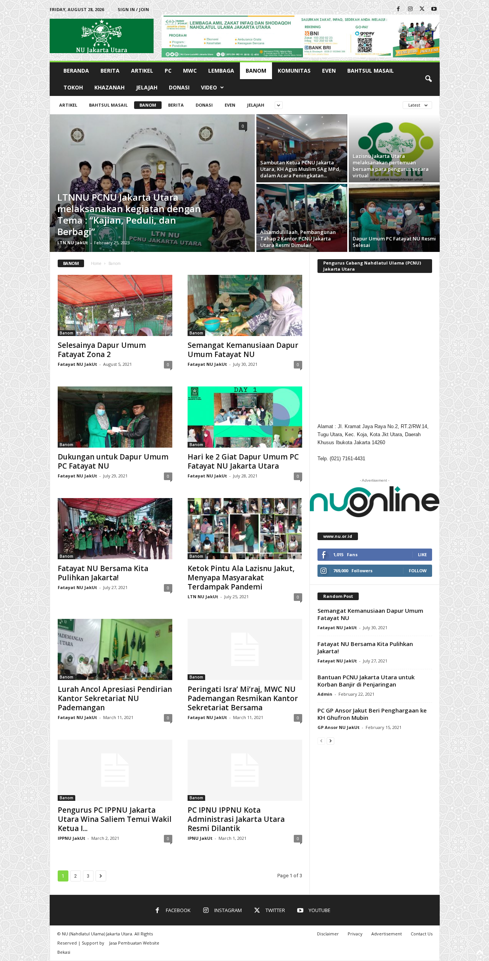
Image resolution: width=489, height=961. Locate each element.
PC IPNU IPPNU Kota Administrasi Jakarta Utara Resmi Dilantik (236, 819)
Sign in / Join (133, 9)
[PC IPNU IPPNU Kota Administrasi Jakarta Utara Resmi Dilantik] (245, 770)
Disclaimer (328, 934)
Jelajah (146, 87)
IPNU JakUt (200, 838)
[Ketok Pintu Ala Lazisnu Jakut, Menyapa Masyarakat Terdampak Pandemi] (245, 528)
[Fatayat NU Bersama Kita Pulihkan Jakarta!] (115, 528)
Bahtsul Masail (370, 70)
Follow (418, 570)
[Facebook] (398, 9)
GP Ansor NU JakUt (338, 727)
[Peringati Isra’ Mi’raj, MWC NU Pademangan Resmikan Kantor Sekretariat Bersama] (245, 649)
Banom (256, 70)
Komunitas (294, 70)
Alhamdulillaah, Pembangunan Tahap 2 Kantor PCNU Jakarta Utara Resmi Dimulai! (298, 238)
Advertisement (386, 934)
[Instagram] (410, 9)
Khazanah (109, 87)
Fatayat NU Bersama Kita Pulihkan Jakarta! (103, 573)
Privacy (355, 934)
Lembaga (221, 70)
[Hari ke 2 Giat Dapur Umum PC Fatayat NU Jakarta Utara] (245, 417)
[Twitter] (422, 9)
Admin (324, 694)
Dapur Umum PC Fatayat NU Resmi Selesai (394, 241)
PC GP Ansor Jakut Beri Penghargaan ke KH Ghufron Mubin (372, 713)
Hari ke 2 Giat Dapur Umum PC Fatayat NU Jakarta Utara (243, 461)
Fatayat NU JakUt (77, 364)
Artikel (142, 70)
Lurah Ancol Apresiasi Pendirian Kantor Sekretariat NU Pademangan (115, 698)
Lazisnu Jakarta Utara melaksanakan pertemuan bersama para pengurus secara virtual (391, 166)
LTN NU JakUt (72, 242)
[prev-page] (321, 741)
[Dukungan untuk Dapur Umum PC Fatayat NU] (115, 417)
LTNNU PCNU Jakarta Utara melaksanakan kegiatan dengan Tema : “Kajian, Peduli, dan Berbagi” (129, 214)
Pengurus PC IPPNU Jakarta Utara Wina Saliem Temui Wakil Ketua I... (115, 819)
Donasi (179, 87)
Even (329, 70)
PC (168, 70)
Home (96, 263)
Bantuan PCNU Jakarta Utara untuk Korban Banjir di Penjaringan (366, 680)
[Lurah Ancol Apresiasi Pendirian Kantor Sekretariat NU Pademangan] (115, 649)
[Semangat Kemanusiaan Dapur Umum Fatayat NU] (245, 305)
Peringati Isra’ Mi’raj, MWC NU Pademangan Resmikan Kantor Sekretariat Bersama (243, 698)
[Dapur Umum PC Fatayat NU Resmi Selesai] (394, 218)
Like (422, 554)
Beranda (76, 70)
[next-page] (330, 741)
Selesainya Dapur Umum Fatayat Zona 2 (102, 349)
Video (209, 87)
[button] (428, 79)
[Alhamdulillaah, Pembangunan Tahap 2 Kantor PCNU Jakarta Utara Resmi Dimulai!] (301, 218)
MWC (190, 70)
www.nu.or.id (337, 536)
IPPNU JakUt (71, 838)
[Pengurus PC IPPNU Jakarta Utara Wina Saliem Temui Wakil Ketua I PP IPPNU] (115, 770)
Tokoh (73, 87)
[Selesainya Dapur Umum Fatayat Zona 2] (115, 305)
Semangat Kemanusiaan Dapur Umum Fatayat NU (243, 349)
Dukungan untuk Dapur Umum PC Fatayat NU (113, 461)
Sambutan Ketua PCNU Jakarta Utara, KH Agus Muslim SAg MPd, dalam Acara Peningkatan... (300, 169)
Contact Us (421, 934)
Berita (110, 70)
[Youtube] (434, 9)
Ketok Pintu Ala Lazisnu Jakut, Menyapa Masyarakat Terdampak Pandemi (241, 577)
